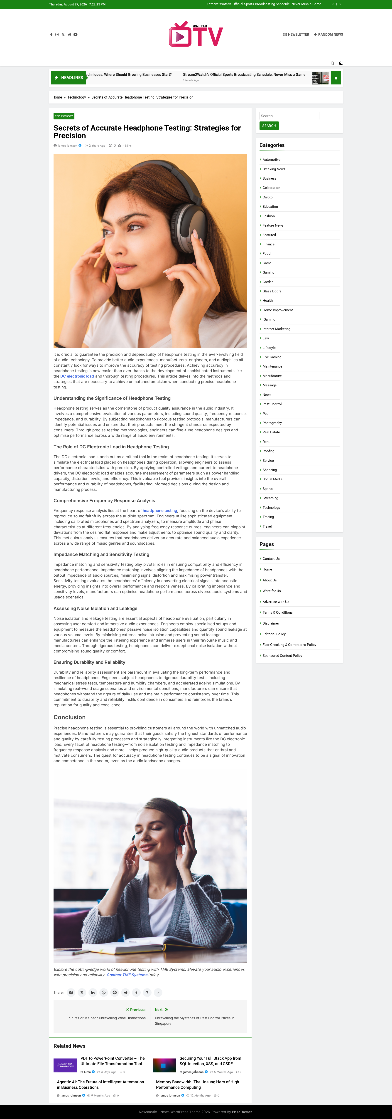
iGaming (269, 319)
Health (268, 301)
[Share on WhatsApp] (103, 992)
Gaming (268, 272)
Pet (265, 414)
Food (266, 254)
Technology (64, 116)
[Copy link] (158, 992)
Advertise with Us (276, 602)
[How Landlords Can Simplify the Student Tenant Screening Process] (258, 80)
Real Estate (271, 432)
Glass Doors (272, 291)
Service (268, 461)
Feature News (273, 225)
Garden (268, 282)
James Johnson (67, 145)
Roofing (268, 451)
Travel (267, 526)
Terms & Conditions (278, 612)
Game (267, 263)
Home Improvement (278, 310)
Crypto (268, 197)
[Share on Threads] (147, 992)
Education (270, 207)
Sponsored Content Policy (282, 656)
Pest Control (272, 404)
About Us (270, 580)
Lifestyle (269, 348)
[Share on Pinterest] (114, 992)
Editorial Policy (274, 634)
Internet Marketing (276, 329)
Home (267, 569)
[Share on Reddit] (125, 992)
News (267, 395)
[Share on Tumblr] (136, 992)
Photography (272, 423)
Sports (268, 489)
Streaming (270, 498)
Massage (270, 385)
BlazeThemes (242, 1112)
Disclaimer (271, 623)
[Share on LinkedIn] (92, 992)
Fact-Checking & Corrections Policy (289, 645)
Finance (268, 244)
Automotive (271, 160)
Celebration (271, 188)
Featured (269, 235)
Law (266, 338)
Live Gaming (272, 357)
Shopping (270, 470)
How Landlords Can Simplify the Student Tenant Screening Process (270, 4)
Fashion (269, 216)
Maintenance (272, 366)
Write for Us (272, 591)
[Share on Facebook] (71, 992)
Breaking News (274, 169)
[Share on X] (82, 992)
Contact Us (271, 559)
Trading (268, 517)
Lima (87, 1072)
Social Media (272, 479)
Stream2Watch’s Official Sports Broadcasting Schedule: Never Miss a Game (182, 74)
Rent (266, 442)
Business (270, 178)
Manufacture (272, 376)
